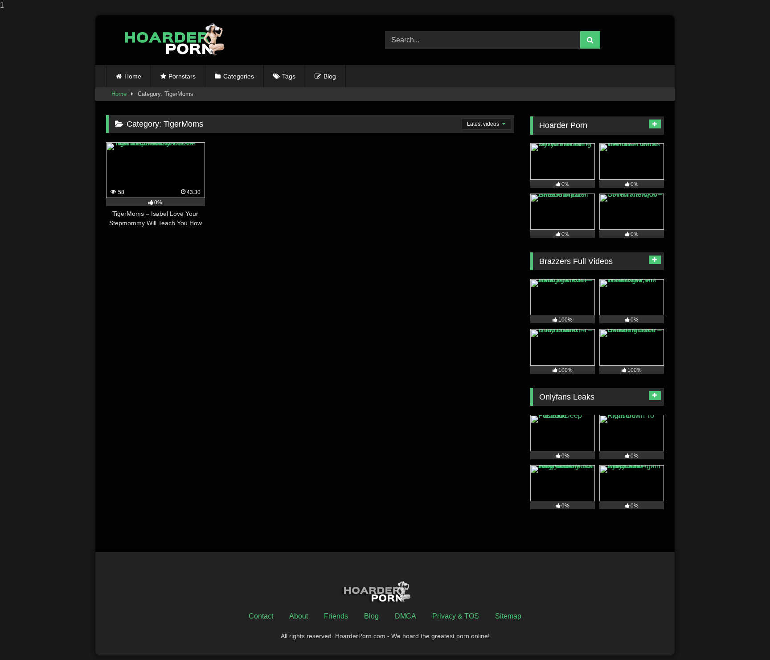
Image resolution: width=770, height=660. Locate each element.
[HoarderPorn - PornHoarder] (179, 40)
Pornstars (182, 76)
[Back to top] (742, 635)
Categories (238, 76)
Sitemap (508, 616)
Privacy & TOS (455, 616)
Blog (330, 76)
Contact (261, 616)
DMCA (405, 616)
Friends (336, 616)
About (298, 616)
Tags (288, 76)
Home (132, 76)
